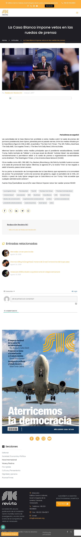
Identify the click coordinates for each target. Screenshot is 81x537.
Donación (49, 6)
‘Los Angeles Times (10, 191)
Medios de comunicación (12, 199)
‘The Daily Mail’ (23, 191)
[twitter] (38, 439)
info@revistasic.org (37, 518)
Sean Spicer (43, 203)
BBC (29, 195)
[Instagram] (33, 6)
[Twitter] (30, 6)
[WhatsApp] (28, 211)
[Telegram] (22, 211)
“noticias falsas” (9, 195)
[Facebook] (27, 6)
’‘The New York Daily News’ (64, 191)
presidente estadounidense (13, 203)
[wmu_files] (76, 304)
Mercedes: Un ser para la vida (21, 252)
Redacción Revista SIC (13, 93)
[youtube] (49, 439)
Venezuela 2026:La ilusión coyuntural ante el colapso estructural (35, 272)
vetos (51, 203)
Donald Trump (65, 195)
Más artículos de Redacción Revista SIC (22, 230)
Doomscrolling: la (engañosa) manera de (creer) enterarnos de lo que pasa (39, 262)
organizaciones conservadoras (33, 199)
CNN (56, 195)
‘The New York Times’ (46, 191)
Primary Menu (77, 12)
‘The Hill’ (33, 191)
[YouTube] (36, 6)
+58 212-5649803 (69, 3)
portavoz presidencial (62, 199)
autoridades (21, 195)
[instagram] (43, 439)
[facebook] (32, 439)
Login (75, 291)
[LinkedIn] (16, 211)
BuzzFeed (37, 195)
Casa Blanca (47, 195)
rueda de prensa (30, 203)
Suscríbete (62, 504)
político (49, 199)
